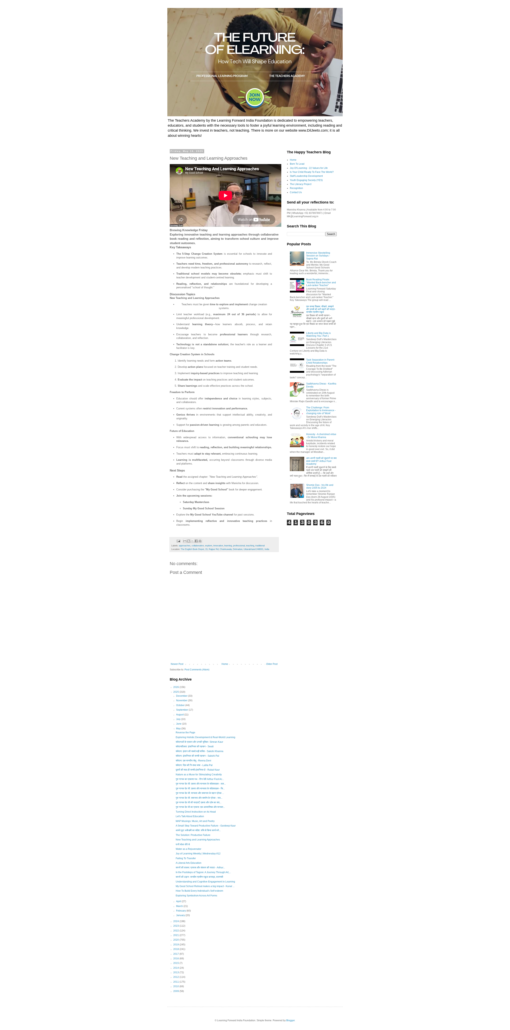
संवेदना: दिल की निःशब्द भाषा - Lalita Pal (194, 765)
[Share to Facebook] (196, 541)
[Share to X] (192, 541)
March (179, 906)
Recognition (296, 188)
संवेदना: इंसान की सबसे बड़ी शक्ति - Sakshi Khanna (199, 751)
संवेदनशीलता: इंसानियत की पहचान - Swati (195, 746)
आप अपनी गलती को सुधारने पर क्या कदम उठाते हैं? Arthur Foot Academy (321, 461)
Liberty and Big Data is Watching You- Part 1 (318, 334)
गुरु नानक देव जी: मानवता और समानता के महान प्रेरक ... (200, 793)
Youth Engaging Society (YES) (306, 180)
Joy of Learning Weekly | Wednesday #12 (198, 853)
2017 (176, 954)
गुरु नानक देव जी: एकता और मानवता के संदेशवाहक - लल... (201, 783)
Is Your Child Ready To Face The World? (312, 172)
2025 (176, 692)
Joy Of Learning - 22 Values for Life (309, 168)
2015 (176, 963)
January (180, 915)
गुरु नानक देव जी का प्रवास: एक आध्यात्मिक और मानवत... (200, 807)
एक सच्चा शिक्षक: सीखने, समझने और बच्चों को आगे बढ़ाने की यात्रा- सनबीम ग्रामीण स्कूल (320, 309)
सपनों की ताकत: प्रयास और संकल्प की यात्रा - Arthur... (200, 867)
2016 (176, 958)
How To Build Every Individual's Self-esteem (199, 890)
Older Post (272, 664)
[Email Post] (178, 541)
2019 (176, 944)
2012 (176, 977)
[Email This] (185, 541)
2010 (176, 986)
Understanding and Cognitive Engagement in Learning (205, 881)
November (182, 700)
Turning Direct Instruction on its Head (196, 811)
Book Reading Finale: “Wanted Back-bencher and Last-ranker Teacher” (321, 282)
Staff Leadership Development (306, 176)
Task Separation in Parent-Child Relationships (320, 361)
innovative (218, 545)
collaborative (198, 545)
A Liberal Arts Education (188, 863)
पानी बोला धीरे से (183, 844)
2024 (176, 921)
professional (239, 545)
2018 (176, 949)
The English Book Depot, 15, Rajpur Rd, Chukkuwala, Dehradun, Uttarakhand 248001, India (225, 549)
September (182, 709)
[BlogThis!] (189, 541)
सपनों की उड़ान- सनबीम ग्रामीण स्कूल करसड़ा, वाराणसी (199, 876)
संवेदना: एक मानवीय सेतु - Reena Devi (193, 760)
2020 (176, 939)
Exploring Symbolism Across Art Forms (196, 895)
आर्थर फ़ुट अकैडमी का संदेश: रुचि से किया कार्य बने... (198, 830)
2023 (176, 925)
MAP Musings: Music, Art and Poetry (195, 821)
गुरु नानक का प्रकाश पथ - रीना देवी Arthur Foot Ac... (200, 779)
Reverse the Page (185, 732)
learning (228, 545)
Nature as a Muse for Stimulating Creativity (199, 774)
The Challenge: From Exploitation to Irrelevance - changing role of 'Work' (321, 410)
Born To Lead (297, 163)
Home (225, 664)
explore (208, 545)
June (179, 723)
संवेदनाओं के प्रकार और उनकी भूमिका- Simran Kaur (199, 741)
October (180, 705)
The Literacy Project (300, 184)
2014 (176, 967)
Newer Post (177, 664)
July (178, 719)
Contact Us (296, 192)
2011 (176, 981)
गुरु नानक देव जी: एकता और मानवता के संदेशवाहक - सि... (200, 788)
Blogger (290, 1020)
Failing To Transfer (186, 858)
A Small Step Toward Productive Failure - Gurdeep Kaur (206, 825)
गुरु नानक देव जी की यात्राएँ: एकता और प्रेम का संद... (198, 802)
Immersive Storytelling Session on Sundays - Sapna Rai (318, 255)
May (178, 728)
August (180, 714)
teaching (250, 545)
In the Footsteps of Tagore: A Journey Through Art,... (203, 872)
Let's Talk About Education (190, 816)
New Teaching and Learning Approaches (198, 839)
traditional (260, 545)
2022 (176, 930)
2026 (176, 687)
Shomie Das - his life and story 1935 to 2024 (319, 486)
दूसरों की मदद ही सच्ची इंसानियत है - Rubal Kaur (198, 769)
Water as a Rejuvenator (188, 849)
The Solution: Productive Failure (193, 835)
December (182, 695)
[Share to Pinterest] (200, 541)
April (179, 901)
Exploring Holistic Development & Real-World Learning (205, 737)
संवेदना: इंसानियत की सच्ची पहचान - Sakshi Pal (197, 755)
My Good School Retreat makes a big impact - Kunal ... (205, 886)
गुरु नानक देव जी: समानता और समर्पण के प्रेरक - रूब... (199, 797)
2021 (176, 935)
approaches (184, 545)
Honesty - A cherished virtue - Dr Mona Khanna (321, 435)
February (181, 910)
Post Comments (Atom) (196, 669)
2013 (176, 972)
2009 (176, 991)
